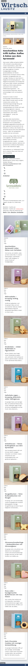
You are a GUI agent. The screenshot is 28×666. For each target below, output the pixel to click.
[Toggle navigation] (25, 13)
